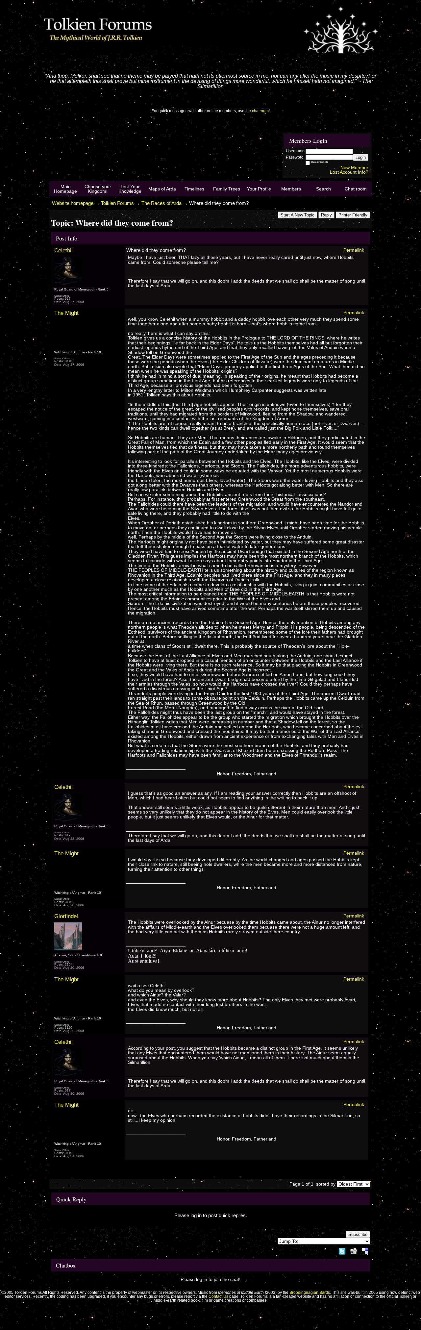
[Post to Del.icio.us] (365, 1250)
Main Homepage (65, 189)
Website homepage (72, 203)
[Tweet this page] (342, 1250)
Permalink (353, 250)
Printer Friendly (352, 215)
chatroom (260, 111)
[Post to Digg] (354, 1250)
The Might (66, 313)
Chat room (356, 188)
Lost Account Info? (349, 172)
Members (291, 188)
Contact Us (218, 1296)
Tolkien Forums (117, 203)
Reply (326, 215)
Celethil (63, 250)
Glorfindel (66, 916)
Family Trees (226, 188)
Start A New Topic (297, 215)
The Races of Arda (161, 203)
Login (361, 157)
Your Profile (259, 188)
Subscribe (357, 1234)
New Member (354, 167)
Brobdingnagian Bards (309, 1292)
